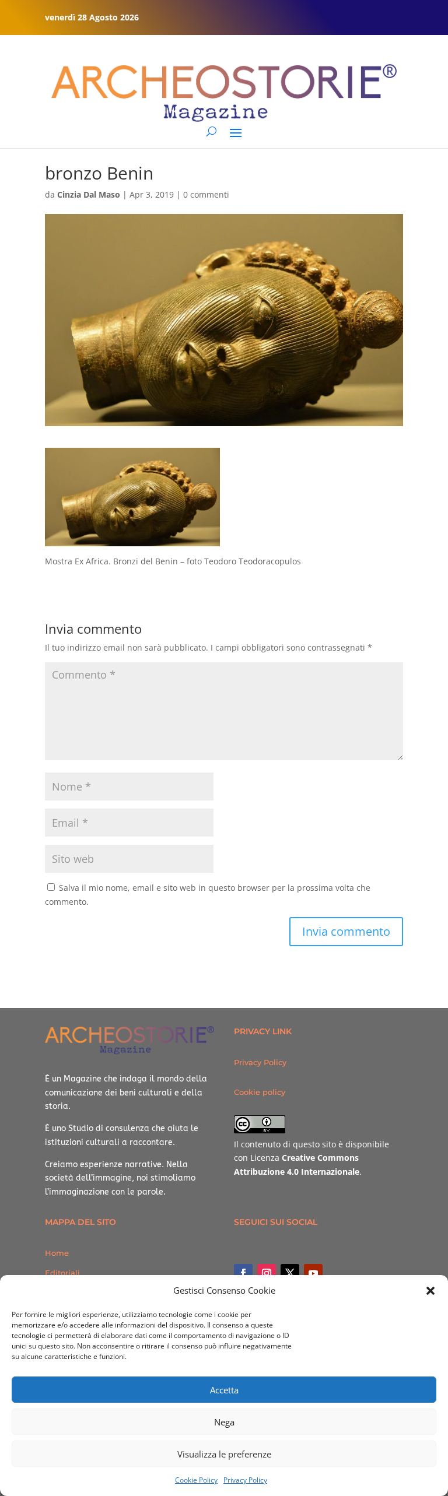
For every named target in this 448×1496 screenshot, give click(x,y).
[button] (430, 1291)
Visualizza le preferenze (224, 1454)
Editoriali (62, 1272)
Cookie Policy (196, 1480)
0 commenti (206, 194)
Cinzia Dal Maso (88, 194)
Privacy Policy (245, 1480)
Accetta (224, 1390)
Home (57, 1253)
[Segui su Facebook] (243, 1273)
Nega (224, 1422)
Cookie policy (259, 1092)
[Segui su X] (290, 1273)
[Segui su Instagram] (266, 1273)
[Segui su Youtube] (313, 1273)
